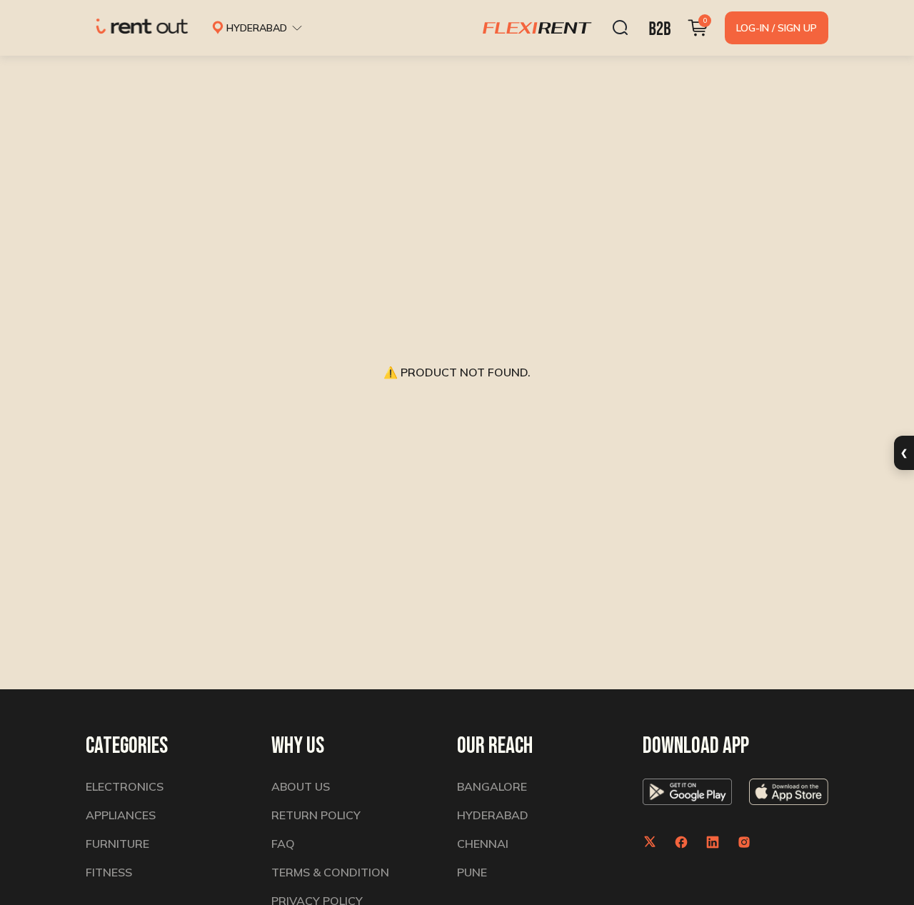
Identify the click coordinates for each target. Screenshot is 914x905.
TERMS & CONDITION (330, 872)
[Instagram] (744, 842)
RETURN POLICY (316, 815)
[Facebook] (681, 842)
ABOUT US (300, 786)
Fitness (109, 872)
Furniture (117, 843)
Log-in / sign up (776, 27)
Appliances (121, 815)
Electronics (125, 786)
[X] (650, 842)
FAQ (283, 843)
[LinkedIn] (712, 842)
